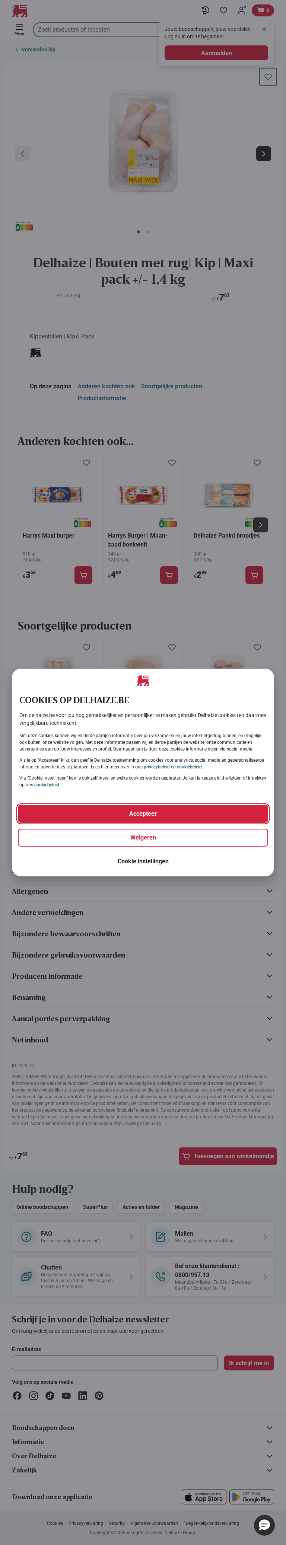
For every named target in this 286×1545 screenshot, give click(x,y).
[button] (264, 1525)
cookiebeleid (189, 767)
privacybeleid (157, 767)
